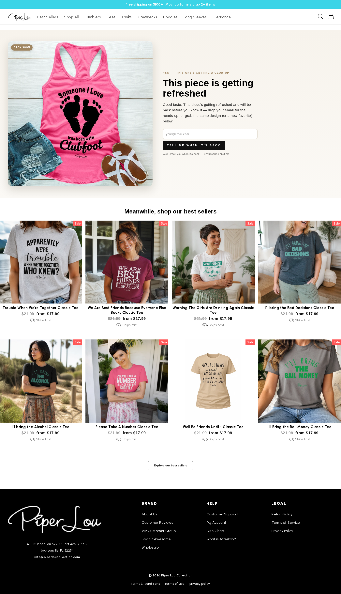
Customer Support (222, 514)
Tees (111, 17)
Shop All (71, 17)
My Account (216, 522)
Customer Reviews (157, 522)
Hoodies (170, 17)
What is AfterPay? (221, 539)
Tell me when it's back (194, 145)
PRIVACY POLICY (199, 584)
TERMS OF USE (174, 584)
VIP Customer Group (159, 531)
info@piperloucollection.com (57, 557)
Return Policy (282, 514)
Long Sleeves (195, 17)
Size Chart (216, 531)
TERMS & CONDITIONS (145, 584)
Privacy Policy (282, 531)
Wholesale (150, 547)
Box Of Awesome (156, 539)
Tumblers (93, 17)
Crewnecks (147, 17)
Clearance (222, 17)
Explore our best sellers (170, 465)
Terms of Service (286, 522)
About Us (149, 514)
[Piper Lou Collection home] (57, 519)
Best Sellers (47, 17)
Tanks (126, 17)
